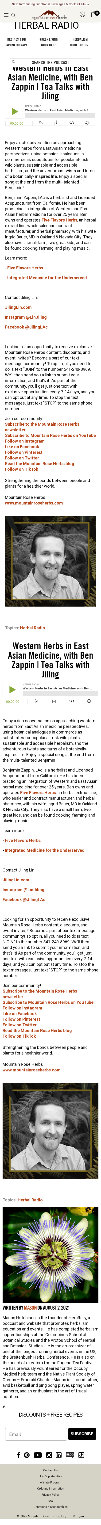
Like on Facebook (22, 446)
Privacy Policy (50, 1494)
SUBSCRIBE (82, 1434)
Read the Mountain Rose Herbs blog (39, 463)
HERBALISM (80, 39)
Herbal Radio (32, 627)
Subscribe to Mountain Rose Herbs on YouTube (50, 435)
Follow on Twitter (22, 457)
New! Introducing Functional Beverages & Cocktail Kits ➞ (50, 4)
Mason (30, 1308)
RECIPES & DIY (17, 39)
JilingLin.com (18, 307)
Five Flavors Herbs (59, 220)
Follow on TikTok (21, 469)
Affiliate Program (50, 1482)
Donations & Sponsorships (51, 1507)
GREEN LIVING (48, 39)
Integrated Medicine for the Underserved (47, 277)
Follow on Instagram (25, 441)
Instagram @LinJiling (26, 317)
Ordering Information (50, 1488)
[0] (94, 17)
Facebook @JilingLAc (26, 327)
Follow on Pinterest (24, 452)
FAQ (50, 1500)
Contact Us (50, 1470)
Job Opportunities (50, 1476)
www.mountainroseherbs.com (34, 503)
